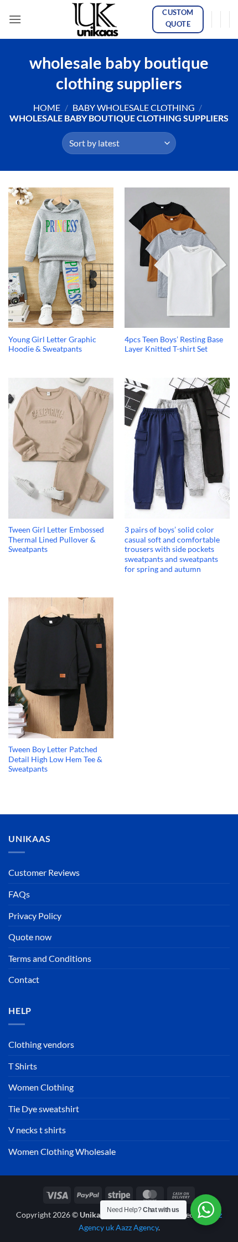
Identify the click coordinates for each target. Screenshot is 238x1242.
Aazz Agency (137, 1227)
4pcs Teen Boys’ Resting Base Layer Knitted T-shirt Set (174, 344)
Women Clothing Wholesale (62, 1151)
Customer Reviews (44, 872)
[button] (15, 19)
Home (46, 107)
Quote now (29, 936)
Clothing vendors (41, 1044)
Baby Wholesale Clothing (134, 107)
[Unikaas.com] (98, 19)
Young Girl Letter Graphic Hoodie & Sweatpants (52, 344)
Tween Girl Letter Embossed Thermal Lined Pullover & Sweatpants (56, 539)
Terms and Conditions (49, 958)
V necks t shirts (37, 1129)
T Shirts (22, 1066)
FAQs (19, 894)
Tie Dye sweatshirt (43, 1108)
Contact (23, 979)
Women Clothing (41, 1087)
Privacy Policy (34, 915)
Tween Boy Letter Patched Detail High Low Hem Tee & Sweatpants (55, 759)
